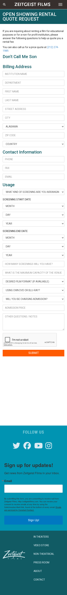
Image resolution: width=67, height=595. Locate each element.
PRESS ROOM (41, 562)
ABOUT (38, 571)
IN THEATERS (41, 536)
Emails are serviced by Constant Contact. (32, 508)
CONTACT (39, 579)
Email (8, 481)
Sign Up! (33, 520)
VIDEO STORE (41, 545)
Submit (33, 353)
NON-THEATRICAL (44, 553)
